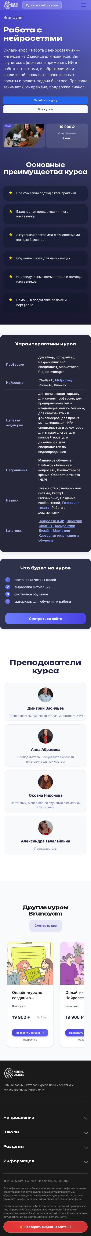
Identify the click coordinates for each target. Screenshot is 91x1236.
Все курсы (45, 109)
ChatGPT (46, 526)
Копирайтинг (65, 526)
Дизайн (45, 531)
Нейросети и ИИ (51, 521)
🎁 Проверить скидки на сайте (43, 1227)
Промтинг (74, 521)
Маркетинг (61, 531)
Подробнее (30, 1039)
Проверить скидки (28, 1032)
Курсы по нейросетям (42, 5)
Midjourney (64, 380)
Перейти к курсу (45, 100)
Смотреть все (45, 926)
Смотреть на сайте (45, 619)
